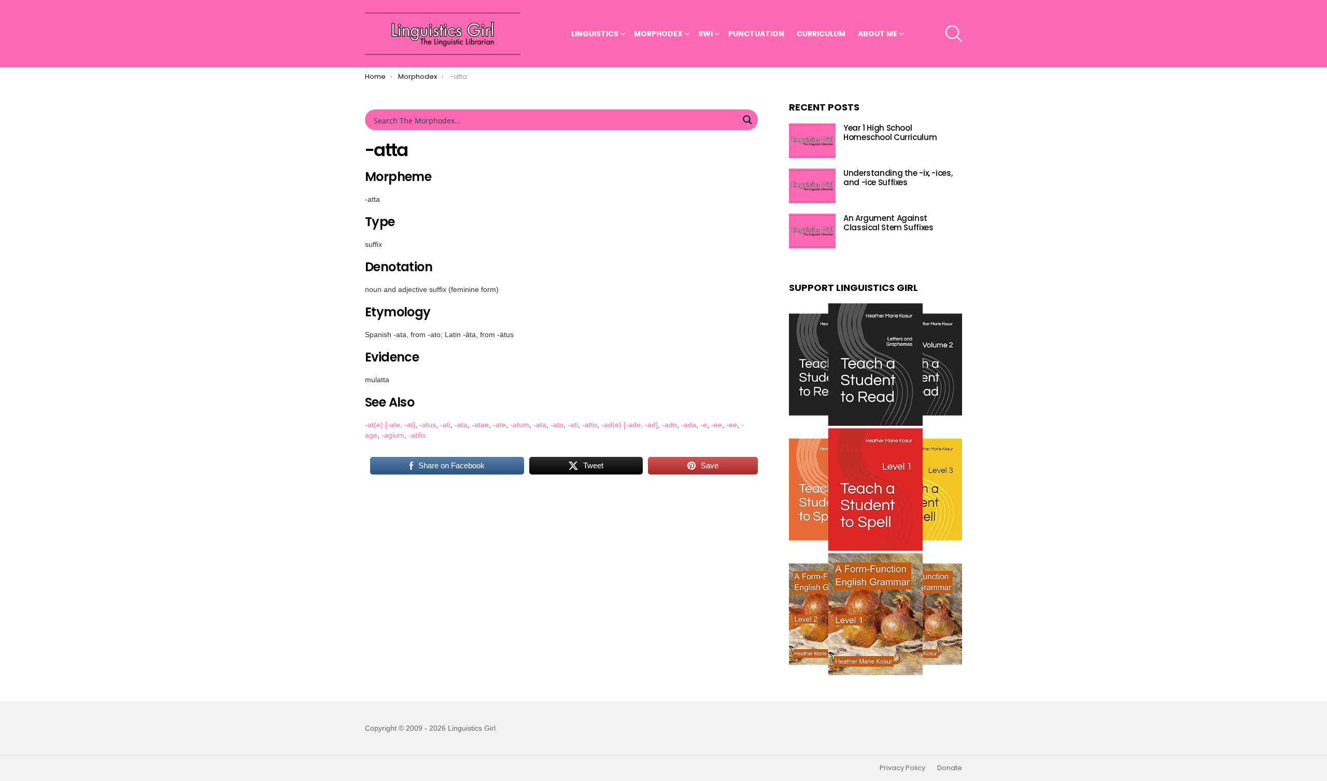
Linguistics (594, 34)
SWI (705, 34)
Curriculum (821, 34)
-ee (716, 425)
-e (703, 425)
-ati (445, 425)
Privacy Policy (902, 768)
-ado (669, 425)
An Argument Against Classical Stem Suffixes (888, 223)
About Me (877, 34)
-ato (556, 425)
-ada (688, 425)
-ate (499, 425)
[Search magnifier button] (747, 120)
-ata (461, 425)
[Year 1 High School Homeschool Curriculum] (812, 140)
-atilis (417, 435)
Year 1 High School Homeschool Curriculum (890, 132)
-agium (393, 435)
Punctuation (756, 34)
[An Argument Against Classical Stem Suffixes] (812, 231)
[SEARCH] (953, 34)
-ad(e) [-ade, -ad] (629, 425)
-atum (519, 425)
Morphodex (658, 34)
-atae (480, 425)
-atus (427, 425)
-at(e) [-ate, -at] (390, 425)
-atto (589, 425)
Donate (949, 768)
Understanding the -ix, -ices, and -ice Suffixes (897, 178)
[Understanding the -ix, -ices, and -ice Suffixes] (812, 186)
